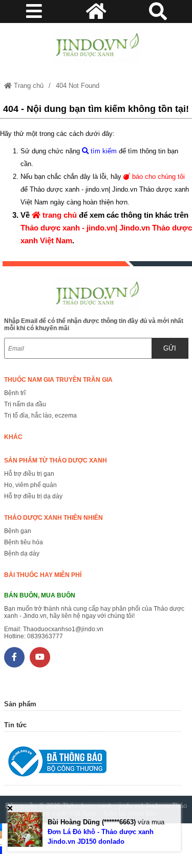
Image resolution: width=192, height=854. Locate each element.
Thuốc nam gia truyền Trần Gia (58, 379)
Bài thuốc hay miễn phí (42, 575)
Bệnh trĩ (15, 393)
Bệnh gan (17, 531)
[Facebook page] (14, 657)
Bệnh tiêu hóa (23, 542)
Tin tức (15, 725)
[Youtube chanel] (40, 657)
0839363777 (45, 636)
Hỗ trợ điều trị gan (29, 473)
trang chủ (58, 215)
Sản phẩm (20, 704)
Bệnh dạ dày (21, 553)
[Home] (96, 45)
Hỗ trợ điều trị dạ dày (33, 496)
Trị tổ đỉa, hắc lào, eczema (40, 415)
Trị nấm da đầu (25, 404)
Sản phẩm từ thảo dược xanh (55, 460)
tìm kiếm (103, 151)
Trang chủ (28, 85)
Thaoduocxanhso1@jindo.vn (63, 629)
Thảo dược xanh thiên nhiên (53, 517)
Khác (13, 437)
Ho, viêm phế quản (30, 485)
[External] (92, 764)
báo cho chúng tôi (157, 176)
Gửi (169, 348)
